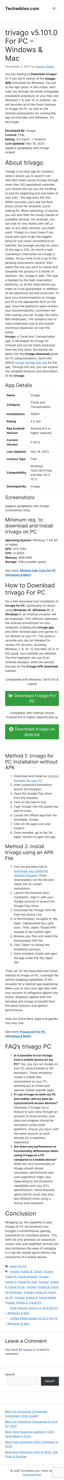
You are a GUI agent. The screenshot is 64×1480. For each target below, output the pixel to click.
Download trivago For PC (35, 698)
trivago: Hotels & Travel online (35, 1297)
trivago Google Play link (31, 362)
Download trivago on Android (35, 732)
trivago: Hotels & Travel (26, 1271)
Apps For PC (18, 1266)
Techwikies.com (22, 8)
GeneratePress (32, 1474)
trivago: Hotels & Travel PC (23, 1302)
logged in (29, 1349)
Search (10, 1374)
